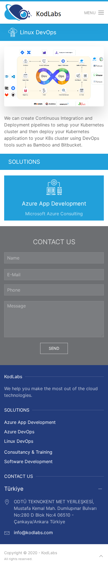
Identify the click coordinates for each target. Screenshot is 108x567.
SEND (54, 348)
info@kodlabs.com (33, 532)
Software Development (28, 461)
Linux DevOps (18, 441)
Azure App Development (30, 422)
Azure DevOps (19, 431)
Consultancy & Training (28, 452)
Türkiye (14, 488)
